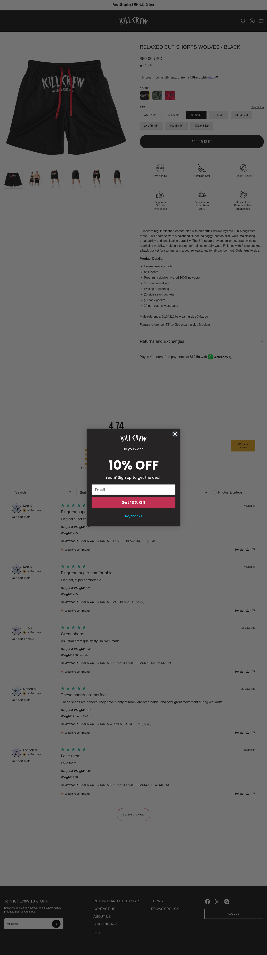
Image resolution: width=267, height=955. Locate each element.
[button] (133, 438)
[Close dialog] (175, 434)
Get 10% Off (133, 502)
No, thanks (133, 516)
